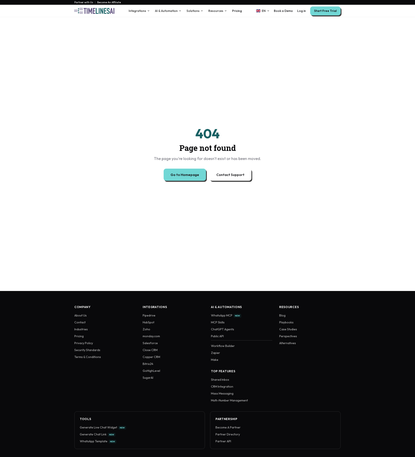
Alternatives (287, 343)
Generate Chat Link (97, 434)
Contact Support (230, 175)
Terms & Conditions (87, 357)
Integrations (137, 11)
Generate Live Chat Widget (102, 427)
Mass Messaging (222, 393)
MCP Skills (218, 322)
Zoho (146, 329)
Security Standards (87, 350)
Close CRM (150, 350)
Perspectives (288, 336)
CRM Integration (222, 386)
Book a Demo (283, 11)
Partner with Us (83, 2)
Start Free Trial (325, 11)
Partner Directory (227, 434)
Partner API (223, 441)
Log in (301, 11)
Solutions (193, 11)
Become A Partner (228, 427)
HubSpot (148, 322)
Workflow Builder (223, 346)
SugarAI (148, 378)
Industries (81, 329)
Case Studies (288, 329)
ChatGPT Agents (222, 329)
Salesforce (150, 343)
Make (214, 360)
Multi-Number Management (229, 400)
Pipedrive (149, 315)
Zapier (215, 353)
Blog (282, 315)
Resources (215, 11)
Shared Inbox (220, 380)
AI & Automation (166, 11)
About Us (80, 315)
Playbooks (286, 322)
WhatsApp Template (97, 441)
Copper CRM (151, 357)
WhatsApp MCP (225, 315)
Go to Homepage (185, 175)
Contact (80, 322)
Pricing (237, 11)
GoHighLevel (151, 371)
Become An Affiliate (109, 2)
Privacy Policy (83, 343)
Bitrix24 (148, 364)
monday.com (151, 336)
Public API (217, 336)
